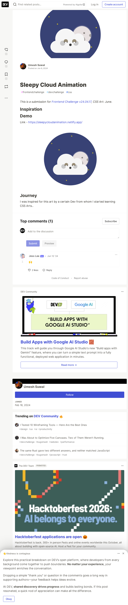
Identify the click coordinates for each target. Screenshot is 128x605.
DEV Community (46, 416)
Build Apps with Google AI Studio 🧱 (57, 342)
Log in (94, 4)
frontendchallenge (32, 92)
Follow (70, 394)
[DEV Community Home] (5, 4)
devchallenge (55, 92)
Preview (49, 243)
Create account (114, 4)
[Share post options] (6, 98)
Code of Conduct (60, 278)
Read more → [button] (69, 364)
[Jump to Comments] (6, 63)
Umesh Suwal (36, 65)
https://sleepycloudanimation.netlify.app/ (55, 122)
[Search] (15, 4)
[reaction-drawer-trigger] (6, 51)
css (69, 92)
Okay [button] (9, 598)
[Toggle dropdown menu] (116, 254)
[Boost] (6, 86)
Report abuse (81, 278)
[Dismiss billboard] (123, 553)
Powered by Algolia (73, 4)
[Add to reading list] (6, 76)
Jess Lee (34, 255)
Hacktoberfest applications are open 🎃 (51, 536)
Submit (33, 243)
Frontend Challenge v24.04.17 (71, 101)
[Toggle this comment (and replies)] (23, 261)
